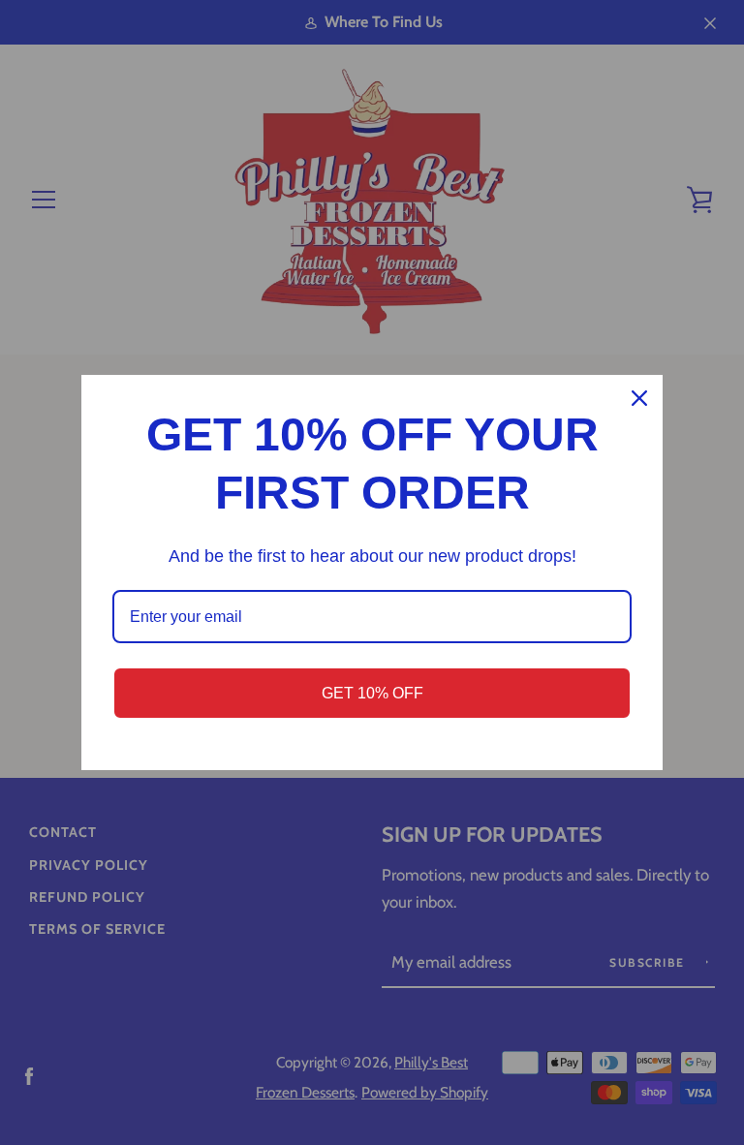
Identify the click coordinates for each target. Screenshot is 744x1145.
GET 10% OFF (372, 693)
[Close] (639, 398)
